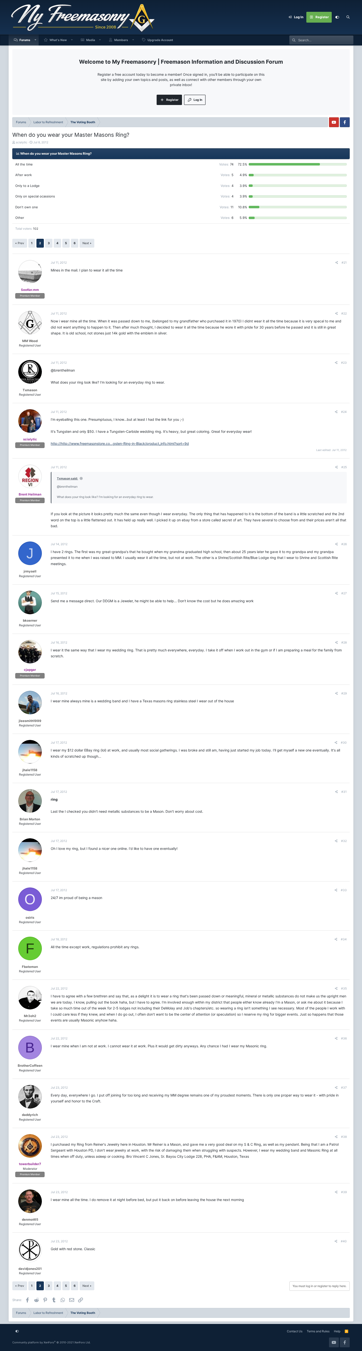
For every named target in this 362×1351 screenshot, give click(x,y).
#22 (344, 313)
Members (121, 40)
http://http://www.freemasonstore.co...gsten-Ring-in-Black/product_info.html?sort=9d (120, 443)
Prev (21, 243)
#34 (344, 939)
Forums (24, 40)
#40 (344, 1241)
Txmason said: (67, 478)
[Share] (337, 263)
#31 (344, 792)
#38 (344, 1137)
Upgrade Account (160, 40)
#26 (344, 544)
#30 (344, 742)
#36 (344, 1038)
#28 (344, 642)
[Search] (348, 17)
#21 (344, 262)
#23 (344, 362)
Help (337, 1331)
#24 (344, 412)
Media (90, 40)
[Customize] (337, 17)
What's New (58, 40)
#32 (344, 841)
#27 (344, 593)
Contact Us (294, 1331)
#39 (344, 1192)
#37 (344, 1087)
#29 (344, 693)
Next (85, 243)
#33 (344, 890)
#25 (344, 467)
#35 (344, 988)
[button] (35, 39)
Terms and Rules (318, 1331)
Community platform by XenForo (51, 1342)
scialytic (21, 142)
